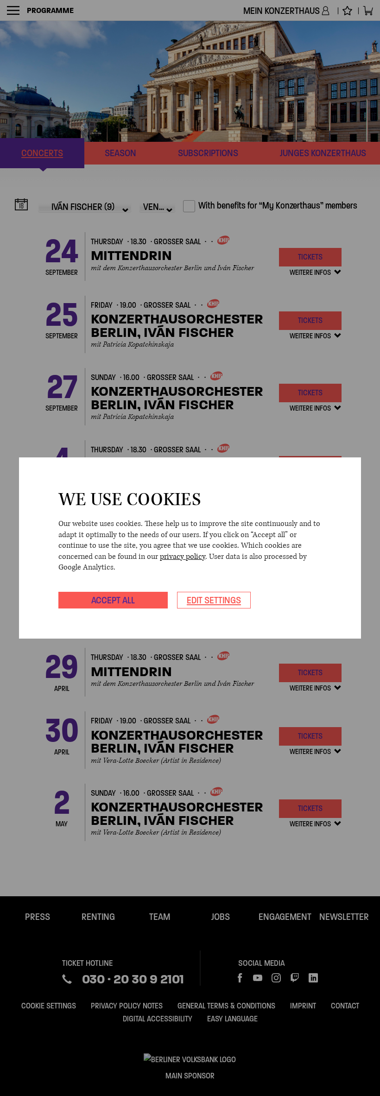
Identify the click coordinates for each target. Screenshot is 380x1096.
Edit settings (214, 600)
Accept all (113, 600)
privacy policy (182, 556)
